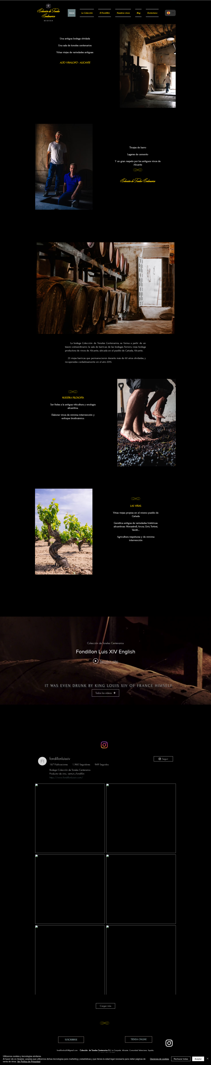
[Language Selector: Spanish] (170, 13)
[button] (71, 1040)
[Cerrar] (207, 1059)
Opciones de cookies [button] (159, 1058)
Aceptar (198, 1058)
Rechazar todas (181, 1058)
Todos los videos (103, 693)
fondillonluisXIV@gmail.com (67, 1050)
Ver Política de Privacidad (28, 1061)
